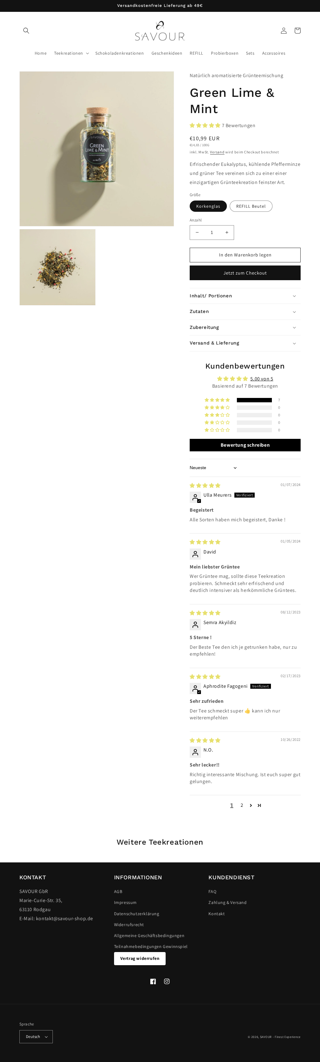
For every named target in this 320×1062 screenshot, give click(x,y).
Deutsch (33, 1036)
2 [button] (242, 805)
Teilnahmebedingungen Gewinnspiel (151, 946)
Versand (217, 152)
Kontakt (216, 913)
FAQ (212, 891)
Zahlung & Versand (227, 902)
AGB (118, 891)
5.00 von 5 (261, 378)
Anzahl (196, 220)
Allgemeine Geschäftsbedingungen (149, 935)
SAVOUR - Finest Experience (280, 1037)
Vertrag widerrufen (140, 958)
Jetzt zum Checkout (245, 273)
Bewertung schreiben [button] (245, 445)
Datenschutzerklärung (136, 913)
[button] (26, 30)
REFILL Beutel (251, 206)
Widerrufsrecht (129, 924)
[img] (205, 485)
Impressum (125, 902)
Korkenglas (208, 206)
